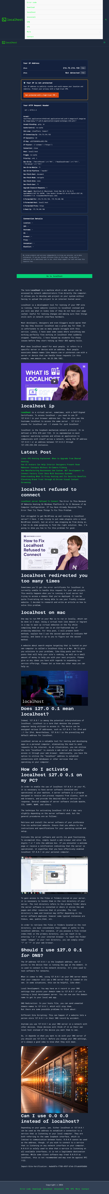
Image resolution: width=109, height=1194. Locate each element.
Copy (83, 68)
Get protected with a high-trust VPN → (41, 95)
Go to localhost (54, 276)
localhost (31, 12)
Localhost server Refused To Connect (39, 501)
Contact (30, 37)
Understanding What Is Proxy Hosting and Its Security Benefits (53, 476)
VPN (28, 22)
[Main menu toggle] (104, 42)
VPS (28, 27)
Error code (32, 2)
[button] (106, 20)
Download (31, 7)
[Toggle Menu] (99, 32)
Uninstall (31, 17)
